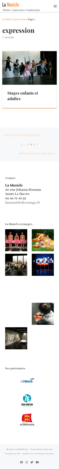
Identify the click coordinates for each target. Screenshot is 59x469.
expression (19, 19)
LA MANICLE (21, 449)
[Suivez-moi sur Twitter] (31, 462)
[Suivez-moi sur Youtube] (37, 462)
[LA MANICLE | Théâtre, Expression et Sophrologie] (10, 4)
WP (18, 454)
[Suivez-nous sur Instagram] (26, 462)
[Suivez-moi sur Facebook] (21, 462)
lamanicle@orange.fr (22, 202)
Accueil (6, 19)
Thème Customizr (46, 454)
